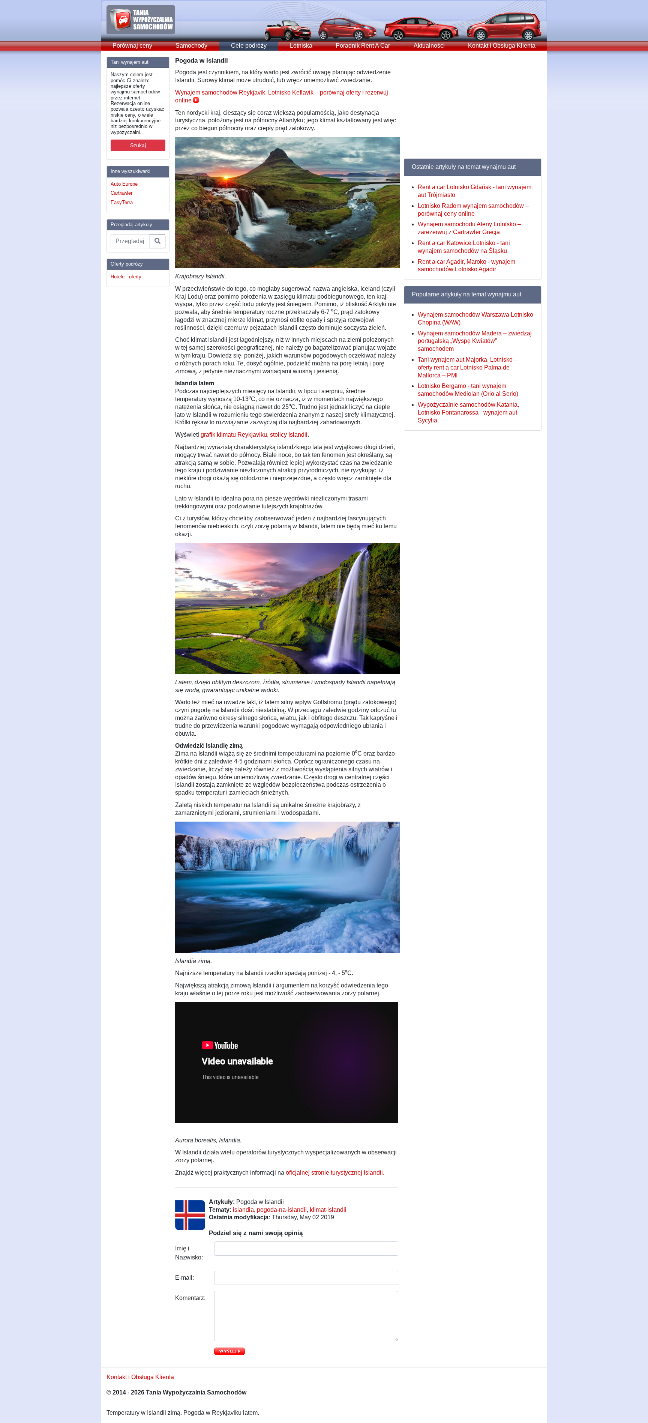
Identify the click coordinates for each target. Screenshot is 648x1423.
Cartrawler (121, 193)
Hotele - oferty (126, 276)
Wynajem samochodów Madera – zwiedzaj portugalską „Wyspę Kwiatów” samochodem (475, 341)
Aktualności (429, 45)
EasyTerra (122, 202)
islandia (243, 1210)
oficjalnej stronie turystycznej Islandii (334, 1172)
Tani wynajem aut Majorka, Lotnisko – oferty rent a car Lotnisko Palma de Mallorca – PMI (468, 367)
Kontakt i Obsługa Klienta (502, 45)
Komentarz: (191, 1298)
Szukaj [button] (138, 145)
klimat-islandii (328, 1210)
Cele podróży (249, 45)
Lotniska (301, 45)
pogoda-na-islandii (282, 1210)
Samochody (191, 45)
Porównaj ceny (132, 45)
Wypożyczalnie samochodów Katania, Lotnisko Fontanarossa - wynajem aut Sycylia (468, 412)
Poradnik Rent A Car (363, 45)
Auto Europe (124, 184)
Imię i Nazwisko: (189, 1253)
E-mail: (185, 1277)
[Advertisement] (136, 405)
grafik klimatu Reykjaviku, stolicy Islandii (254, 434)
